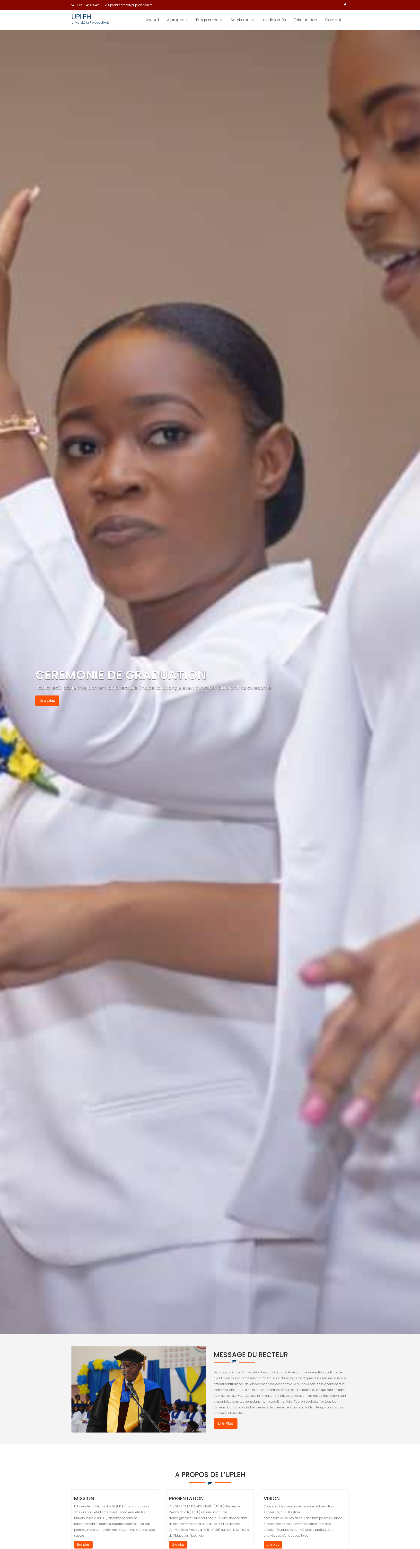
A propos (175, 20)
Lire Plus (225, 1423)
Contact (333, 20)
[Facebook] (345, 5)
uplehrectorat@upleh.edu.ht (130, 5)
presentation (186, 1498)
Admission (240, 20)
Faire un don (305, 20)
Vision (272, 1498)
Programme (207, 20)
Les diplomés (274, 20)
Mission (84, 1498)
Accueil (152, 20)
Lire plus (47, 700)
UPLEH (81, 16)
